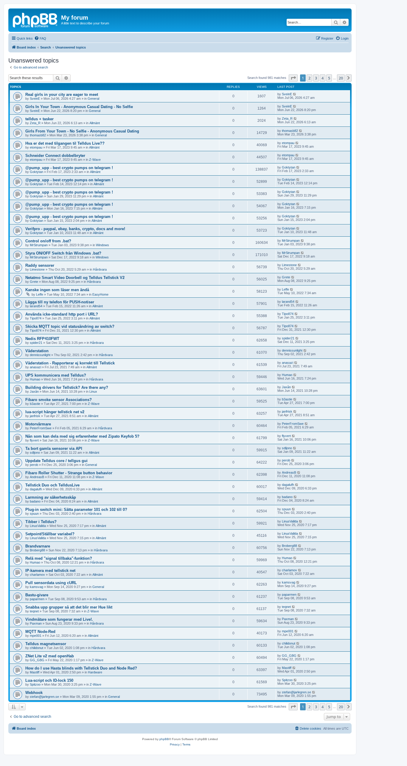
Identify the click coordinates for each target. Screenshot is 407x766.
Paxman (36, 623)
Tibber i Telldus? (41, 521)
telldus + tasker (39, 119)
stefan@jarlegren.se (44, 696)
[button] (293, 78)
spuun (34, 513)
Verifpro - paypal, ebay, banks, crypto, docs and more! (75, 229)
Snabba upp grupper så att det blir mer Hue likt (68, 607)
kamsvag (36, 587)
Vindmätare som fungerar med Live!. (59, 619)
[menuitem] (40, 38)
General (93, 98)
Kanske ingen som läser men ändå (57, 290)
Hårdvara (100, 269)
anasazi (35, 367)
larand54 (36, 306)
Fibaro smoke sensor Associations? (58, 399)
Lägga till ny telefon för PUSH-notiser (59, 302)
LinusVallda (38, 526)
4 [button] (322, 78)
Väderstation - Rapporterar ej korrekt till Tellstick (70, 363)
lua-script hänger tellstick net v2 (54, 412)
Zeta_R (35, 123)
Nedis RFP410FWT (42, 338)
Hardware (95, 672)
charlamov (37, 574)
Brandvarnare (37, 546)
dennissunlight (40, 355)
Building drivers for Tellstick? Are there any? (66, 387)
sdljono (35, 452)
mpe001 (35, 635)
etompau (36, 147)
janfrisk (35, 416)
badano (35, 501)
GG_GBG (37, 660)
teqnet (34, 611)
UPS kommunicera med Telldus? (55, 375)
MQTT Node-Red (40, 631)
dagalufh (36, 489)
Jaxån (34, 391)
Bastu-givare (36, 595)
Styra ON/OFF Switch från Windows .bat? (63, 253)
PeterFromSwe (41, 428)
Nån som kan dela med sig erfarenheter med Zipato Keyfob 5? (82, 436)
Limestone (37, 269)
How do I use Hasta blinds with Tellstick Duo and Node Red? (81, 668)
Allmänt (94, 123)
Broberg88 (37, 550)
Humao (35, 379)
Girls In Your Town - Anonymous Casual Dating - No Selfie (79, 106)
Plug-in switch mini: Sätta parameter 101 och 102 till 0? (76, 509)
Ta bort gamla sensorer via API (53, 448)
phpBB (164, 739)
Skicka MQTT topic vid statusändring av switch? (69, 326)
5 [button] (329, 78)
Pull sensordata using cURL (51, 583)
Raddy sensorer (39, 265)
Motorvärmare (38, 424)
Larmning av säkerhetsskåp (50, 497)
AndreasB (37, 477)
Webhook (34, 692)
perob (34, 465)
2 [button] (309, 78)
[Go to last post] (295, 94)
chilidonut (36, 648)
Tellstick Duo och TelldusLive (52, 485)
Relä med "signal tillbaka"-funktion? (58, 558)
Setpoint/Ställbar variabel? (49, 534)
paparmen (37, 599)
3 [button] (316, 78)
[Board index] (35, 19)
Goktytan (36, 172)
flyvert (34, 440)
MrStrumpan (39, 245)
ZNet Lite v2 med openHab (49, 656)
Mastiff (34, 672)
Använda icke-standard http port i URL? (61, 314)
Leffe (39, 294)
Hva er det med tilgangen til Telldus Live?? (65, 143)
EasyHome (100, 294)
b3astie (35, 403)
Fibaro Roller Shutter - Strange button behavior (68, 473)
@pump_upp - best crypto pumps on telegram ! (69, 168)
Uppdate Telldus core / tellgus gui (56, 460)
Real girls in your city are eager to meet (61, 94)
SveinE (35, 98)
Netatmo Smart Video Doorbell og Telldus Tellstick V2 (75, 277)
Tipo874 (35, 318)
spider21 (36, 342)
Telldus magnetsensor (45, 644)
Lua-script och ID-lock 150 (49, 680)
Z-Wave (95, 159)
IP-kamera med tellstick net (50, 570)
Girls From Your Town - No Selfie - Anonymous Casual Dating (82, 131)
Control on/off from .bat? (48, 241)
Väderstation (37, 351)
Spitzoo (35, 684)
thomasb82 (38, 135)
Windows (102, 245)
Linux (93, 391)
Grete (34, 281)
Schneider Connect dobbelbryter (55, 155)
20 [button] (341, 78)
